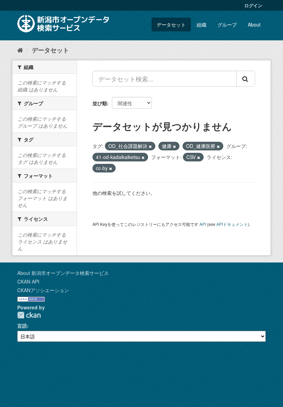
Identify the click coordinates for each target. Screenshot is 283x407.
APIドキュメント (232, 224)
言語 (22, 325)
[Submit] (245, 79)
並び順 (99, 103)
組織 (201, 24)
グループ (227, 24)
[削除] (150, 146)
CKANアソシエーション (43, 290)
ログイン (253, 5)
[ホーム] (20, 49)
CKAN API (28, 281)
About (254, 24)
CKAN (29, 315)
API (202, 224)
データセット (171, 24)
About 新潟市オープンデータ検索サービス (63, 272)
